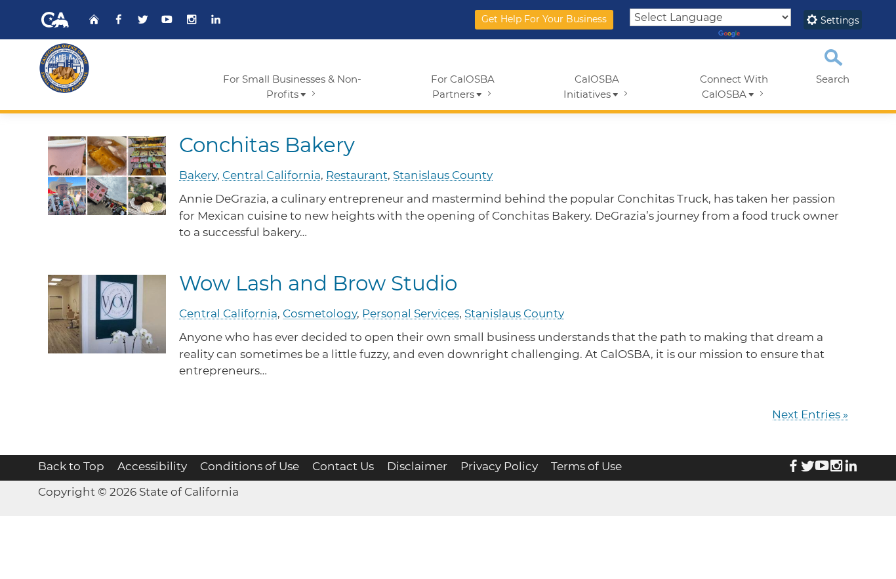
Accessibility (152, 466)
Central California (271, 175)
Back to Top (71, 466)
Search (832, 79)
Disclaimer (417, 466)
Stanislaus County (443, 175)
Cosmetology (320, 313)
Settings (838, 20)
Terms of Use (586, 466)
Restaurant (357, 175)
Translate (763, 34)
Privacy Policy (499, 466)
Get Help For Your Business (544, 19)
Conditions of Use (249, 466)
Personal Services (410, 313)
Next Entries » (810, 414)
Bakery (198, 175)
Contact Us (343, 466)
